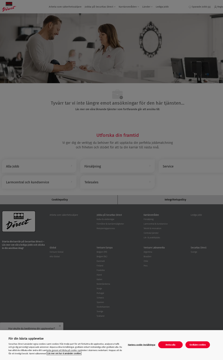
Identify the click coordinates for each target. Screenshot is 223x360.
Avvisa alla (170, 344)
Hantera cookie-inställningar (142, 344)
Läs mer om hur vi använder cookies (64, 353)
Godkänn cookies (198, 344)
